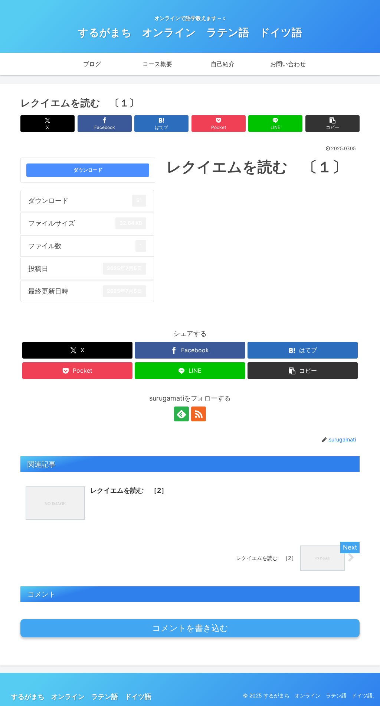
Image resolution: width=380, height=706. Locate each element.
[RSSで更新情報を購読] (198, 414)
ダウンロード (87, 170)
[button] (332, 123)
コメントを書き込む (190, 628)
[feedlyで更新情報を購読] (181, 414)
